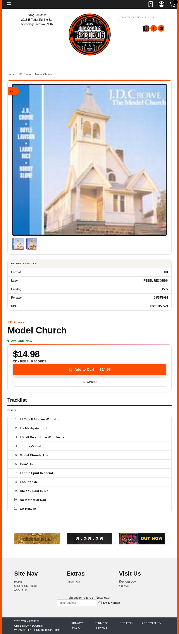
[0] (173, 5)
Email (126, 586)
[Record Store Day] (146, 28)
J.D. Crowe (24, 74)
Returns (126, 623)
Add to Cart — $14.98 (92, 369)
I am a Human (110, 602)
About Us (21, 590)
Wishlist (91, 382)
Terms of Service (101, 625)
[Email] (161, 28)
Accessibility (151, 623)
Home (11, 74)
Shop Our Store (26, 586)
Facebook (129, 581)
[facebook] (153, 28)
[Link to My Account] (162, 5)
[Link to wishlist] (151, 5)
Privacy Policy (77, 625)
